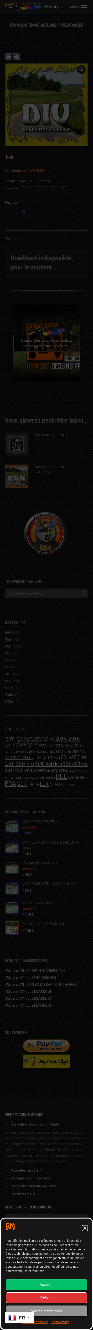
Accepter (47, 1285)
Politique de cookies (35, 1322)
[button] (85, 1228)
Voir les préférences (46, 1311)
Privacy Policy (60, 1322)
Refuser (46, 1298)
